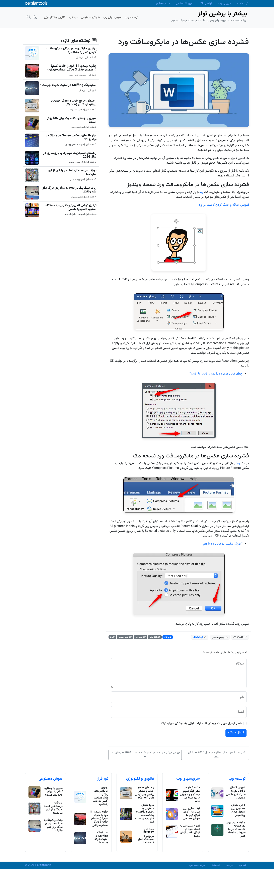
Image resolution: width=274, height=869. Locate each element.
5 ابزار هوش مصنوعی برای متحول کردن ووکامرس (238, 810)
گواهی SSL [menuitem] (206, 3)
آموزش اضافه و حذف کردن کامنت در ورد (224, 204)
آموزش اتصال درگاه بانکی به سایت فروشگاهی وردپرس (236, 792)
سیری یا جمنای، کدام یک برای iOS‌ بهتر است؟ (71, 120)
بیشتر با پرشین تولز (222, 14)
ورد (201, 192)
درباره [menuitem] (229, 865)
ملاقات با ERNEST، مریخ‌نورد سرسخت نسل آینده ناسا (146, 836)
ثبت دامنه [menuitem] (242, 3)
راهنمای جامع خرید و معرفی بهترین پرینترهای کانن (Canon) (73, 102)
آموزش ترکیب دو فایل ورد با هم (223, 543)
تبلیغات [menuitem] (216, 865)
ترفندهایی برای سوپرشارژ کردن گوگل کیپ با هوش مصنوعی (191, 813)
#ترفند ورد (141, 637)
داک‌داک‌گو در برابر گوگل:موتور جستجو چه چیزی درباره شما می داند (190, 794)
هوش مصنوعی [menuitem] (90, 17)
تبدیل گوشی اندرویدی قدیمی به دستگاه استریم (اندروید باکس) (71, 207)
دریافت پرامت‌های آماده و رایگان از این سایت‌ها (72, 172)
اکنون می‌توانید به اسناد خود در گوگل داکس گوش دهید (190, 831)
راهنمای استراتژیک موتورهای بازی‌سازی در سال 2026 (69, 155)
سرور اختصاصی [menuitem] (184, 3)
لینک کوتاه (198, 637)
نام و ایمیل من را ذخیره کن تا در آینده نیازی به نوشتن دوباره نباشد (200, 723)
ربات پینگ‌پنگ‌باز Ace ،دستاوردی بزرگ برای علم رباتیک (69, 189)
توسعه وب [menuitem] (131, 17)
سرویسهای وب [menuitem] (112, 17)
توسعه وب (237, 778)
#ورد (112, 637)
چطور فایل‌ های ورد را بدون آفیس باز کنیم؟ (216, 373)
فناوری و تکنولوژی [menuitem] (54, 17)
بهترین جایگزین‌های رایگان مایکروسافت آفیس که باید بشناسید (71, 50)
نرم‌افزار (167, 637)
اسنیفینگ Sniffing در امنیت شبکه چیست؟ (68, 85)
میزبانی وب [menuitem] (224, 3)
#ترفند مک (155, 637)
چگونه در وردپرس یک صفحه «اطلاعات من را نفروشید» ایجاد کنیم (236, 829)
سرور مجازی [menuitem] (163, 3)
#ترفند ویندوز (125, 637)
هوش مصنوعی (51, 778)
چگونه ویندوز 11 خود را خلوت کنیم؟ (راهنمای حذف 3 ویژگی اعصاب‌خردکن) (71, 67)
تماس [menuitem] (242, 865)
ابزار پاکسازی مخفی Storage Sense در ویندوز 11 (71, 137)
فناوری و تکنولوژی (140, 778)
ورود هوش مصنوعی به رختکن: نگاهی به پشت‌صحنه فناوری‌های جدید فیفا (144, 813)
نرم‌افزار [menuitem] (73, 17)
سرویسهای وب (188, 778)
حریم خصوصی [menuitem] (197, 865)
